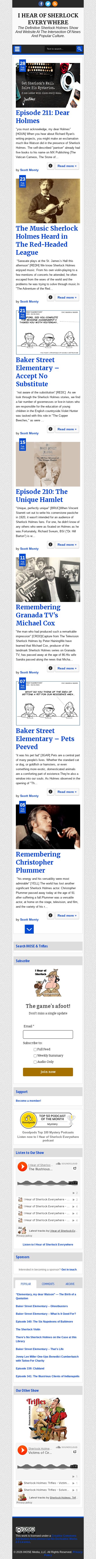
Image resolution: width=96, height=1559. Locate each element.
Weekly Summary (50, 1055)
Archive (70, 1284)
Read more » (67, 166)
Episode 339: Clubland (30, 1368)
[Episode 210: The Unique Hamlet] (48, 464)
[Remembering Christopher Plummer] (48, 827)
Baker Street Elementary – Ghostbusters (42, 1306)
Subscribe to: (32, 1043)
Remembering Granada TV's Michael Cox (38, 615)
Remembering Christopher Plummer (38, 862)
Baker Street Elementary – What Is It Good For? (46, 1313)
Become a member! (28, 1100)
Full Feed (43, 1049)
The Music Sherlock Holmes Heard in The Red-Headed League (47, 240)
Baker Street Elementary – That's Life (40, 1349)
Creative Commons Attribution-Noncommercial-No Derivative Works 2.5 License (46, 1539)
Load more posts (29, 929)
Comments (48, 1284)
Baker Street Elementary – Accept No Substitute (37, 372)
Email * (29, 1026)
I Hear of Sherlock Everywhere (48, 19)
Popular (26, 1284)
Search (80, 49)
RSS (55, 3)
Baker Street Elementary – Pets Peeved (45, 739)
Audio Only (45, 1062)
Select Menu (17, 49)
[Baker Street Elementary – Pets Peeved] (48, 703)
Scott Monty (29, 170)
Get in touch (69, 1269)
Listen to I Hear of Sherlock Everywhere (48, 1244)
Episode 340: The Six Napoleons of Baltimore (44, 1321)
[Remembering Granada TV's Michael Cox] (48, 579)
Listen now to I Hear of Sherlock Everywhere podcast (48, 1138)
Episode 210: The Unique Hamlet (42, 496)
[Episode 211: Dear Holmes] (48, 85)
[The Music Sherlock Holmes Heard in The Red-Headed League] (48, 201)
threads (48, 3)
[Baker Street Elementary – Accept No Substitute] (48, 332)
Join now (48, 1072)
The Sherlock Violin (28, 1329)
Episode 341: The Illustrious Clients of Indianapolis (47, 1376)
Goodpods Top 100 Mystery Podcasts (48, 1132)
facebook (41, 3)
